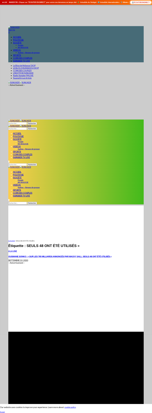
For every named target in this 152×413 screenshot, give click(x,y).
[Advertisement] (76, 298)
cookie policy (70, 407)
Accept (2, 412)
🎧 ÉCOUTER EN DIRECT (140, 2)
